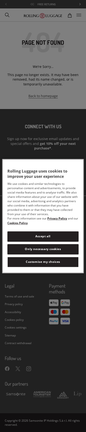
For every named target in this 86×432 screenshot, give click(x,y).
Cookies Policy (17, 223)
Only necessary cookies (43, 249)
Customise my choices (43, 262)
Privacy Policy (57, 219)
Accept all (43, 236)
